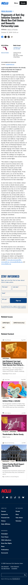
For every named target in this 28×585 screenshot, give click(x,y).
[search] (25, 575)
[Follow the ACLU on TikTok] (15, 497)
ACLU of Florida (12, 29)
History (3, 521)
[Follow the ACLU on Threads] (19, 497)
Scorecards (4, 553)
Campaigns (4, 533)
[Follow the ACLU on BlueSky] (23, 497)
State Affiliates (5, 524)
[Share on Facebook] (2, 37)
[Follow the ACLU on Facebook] (3, 497)
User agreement (5, 566)
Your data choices (5, 568)
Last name (15, 287)
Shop (17, 514)
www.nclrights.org (6, 264)
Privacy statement (15, 566)
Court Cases (4, 537)
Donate (23, 3)
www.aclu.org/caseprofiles (14, 260)
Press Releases (6, 11)
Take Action (19, 517)
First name (4, 287)
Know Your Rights (6, 543)
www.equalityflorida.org (16, 262)
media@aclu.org (17, 47)
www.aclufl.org (5, 262)
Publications (5, 549)
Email (3, 293)
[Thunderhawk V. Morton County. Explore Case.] (14, 425)
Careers (3, 511)
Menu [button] (16, 3)
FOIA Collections (6, 540)
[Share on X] (5, 37)
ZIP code (4, 299)
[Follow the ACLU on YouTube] (7, 497)
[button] (9, 37)
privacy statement (22, 307)
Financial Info (5, 517)
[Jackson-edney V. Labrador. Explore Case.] (14, 394)
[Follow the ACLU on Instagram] (11, 497)
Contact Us (4, 514)
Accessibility (14, 568)
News (2, 546)
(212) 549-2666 (16, 48)
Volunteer (18, 521)
